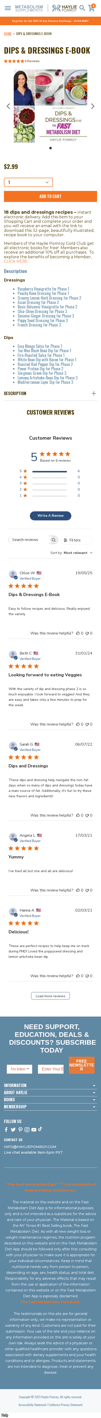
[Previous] (9, 106)
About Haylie (15, 1093)
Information (15, 1086)
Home (8, 33)
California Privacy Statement (65, 1405)
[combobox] (71, 553)
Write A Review (51, 515)
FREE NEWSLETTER (81, 1065)
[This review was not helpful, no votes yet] (87, 633)
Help (4, 1415)
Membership (15, 1107)
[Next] (92, 106)
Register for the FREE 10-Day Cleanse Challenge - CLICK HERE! (50, 21)
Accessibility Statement (32, 1405)
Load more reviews (50, 996)
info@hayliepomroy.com (30, 1147)
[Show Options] (27, 1069)
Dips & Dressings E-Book (34, 33)
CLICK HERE (16, 261)
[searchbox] (29, 540)
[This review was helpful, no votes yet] (78, 633)
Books (9, 1100)
